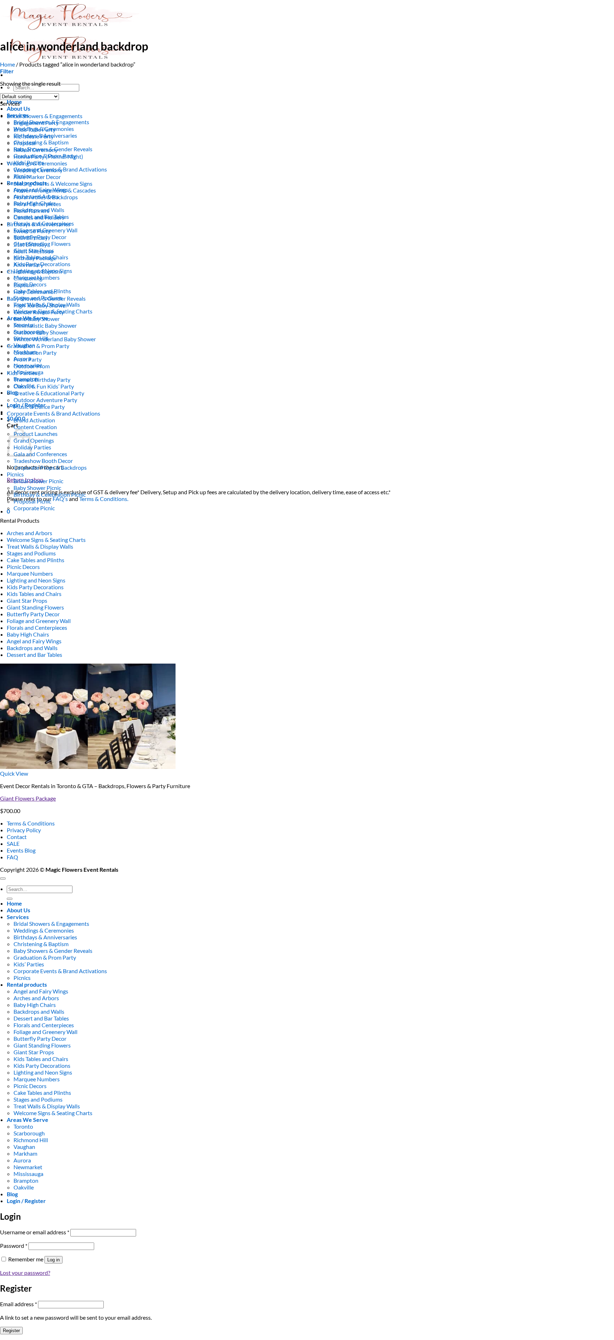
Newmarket (28, 1167)
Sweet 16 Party (32, 230)
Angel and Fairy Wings (34, 641)
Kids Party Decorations (35, 587)
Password (13, 1245)
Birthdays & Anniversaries (38, 224)
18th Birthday (31, 237)
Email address (18, 1304)
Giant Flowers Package (28, 798)
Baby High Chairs (28, 634)
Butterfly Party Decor (33, 614)
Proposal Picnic (32, 501)
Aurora (22, 1160)
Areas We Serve (27, 1119)
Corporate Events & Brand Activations (53, 413)
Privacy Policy (24, 830)
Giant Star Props (27, 600)
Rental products (27, 984)
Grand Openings (34, 440)
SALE (13, 843)
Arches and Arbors (29, 532)
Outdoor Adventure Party (45, 399)
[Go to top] (3, 878)
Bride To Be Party (34, 129)
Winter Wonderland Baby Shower (55, 339)
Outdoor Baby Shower (41, 332)
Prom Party (28, 359)
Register (11, 1330)
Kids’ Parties (22, 372)
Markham (25, 1153)
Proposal (25, 142)
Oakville (24, 1187)
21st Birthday (30, 244)
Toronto (23, 1126)
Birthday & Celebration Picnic (50, 494)
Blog (12, 392)
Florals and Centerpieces (37, 627)
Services (18, 916)
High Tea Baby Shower (41, 305)
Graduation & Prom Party (38, 345)
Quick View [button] (14, 773)
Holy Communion (35, 291)
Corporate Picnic (34, 508)
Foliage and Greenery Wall (39, 620)
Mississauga (28, 1173)
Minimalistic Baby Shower (45, 325)
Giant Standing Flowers (35, 607)
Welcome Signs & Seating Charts (46, 539)
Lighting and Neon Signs (36, 580)
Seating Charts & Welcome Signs (53, 183)
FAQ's (60, 498)
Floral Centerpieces (37, 203)
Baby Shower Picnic (37, 487)
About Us (18, 108)
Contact (17, 836)
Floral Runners (31, 210)
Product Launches (36, 433)
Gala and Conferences (40, 453)
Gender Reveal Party (39, 311)
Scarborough (29, 1133)
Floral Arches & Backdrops (46, 197)
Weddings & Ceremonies (37, 163)
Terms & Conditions (31, 823)
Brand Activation (34, 420)
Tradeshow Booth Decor (43, 460)
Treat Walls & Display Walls (40, 546)
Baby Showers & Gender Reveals (46, 298)
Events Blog (21, 850)
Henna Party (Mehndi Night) (48, 156)
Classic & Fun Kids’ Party (44, 386)
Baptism (24, 284)
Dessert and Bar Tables (34, 654)
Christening (28, 278)
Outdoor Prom (32, 366)
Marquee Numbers (30, 573)
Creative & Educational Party (49, 393)
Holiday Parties (32, 447)
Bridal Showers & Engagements (44, 115)
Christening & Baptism (41, 142)
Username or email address (34, 1232)
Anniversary (28, 264)
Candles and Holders (39, 217)
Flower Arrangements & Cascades (55, 190)
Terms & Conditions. (103, 498)
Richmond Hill (31, 1139)
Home (7, 64)
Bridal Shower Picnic (38, 481)
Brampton (26, 1180)
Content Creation (35, 426)
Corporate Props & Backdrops (50, 467)
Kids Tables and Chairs (34, 593)
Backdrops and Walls (32, 647)
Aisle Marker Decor (37, 176)
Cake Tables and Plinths (35, 559)
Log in (53, 1259)
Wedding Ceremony (38, 170)
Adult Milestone (33, 251)
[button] (7, 71)
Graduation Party (35, 352)
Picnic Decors (23, 566)
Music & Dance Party (39, 406)
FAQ (12, 857)
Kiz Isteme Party (34, 136)
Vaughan (24, 1146)
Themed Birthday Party (42, 379)
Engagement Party (36, 122)
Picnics (15, 474)
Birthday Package (35, 257)
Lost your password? (25, 1272)
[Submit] (9, 899)
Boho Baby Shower (37, 318)
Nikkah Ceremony (36, 149)
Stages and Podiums (31, 553)
